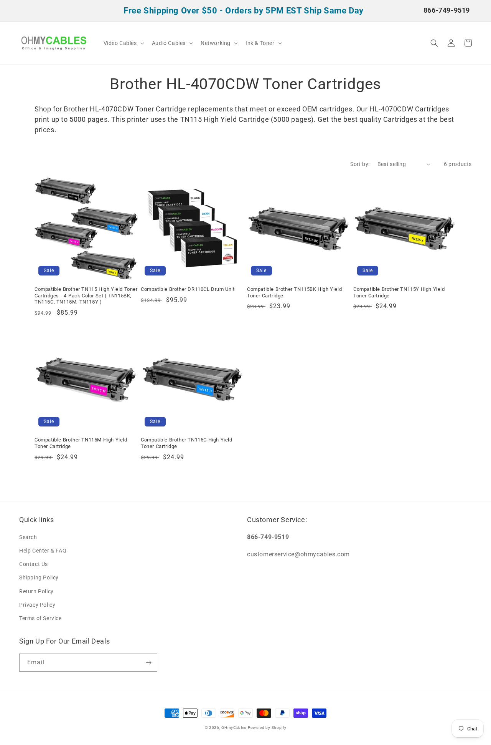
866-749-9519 (446, 10)
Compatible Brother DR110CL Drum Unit (188, 289)
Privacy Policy (37, 605)
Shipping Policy (39, 577)
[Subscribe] (148, 663)
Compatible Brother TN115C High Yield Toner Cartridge (186, 443)
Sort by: (359, 164)
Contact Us (33, 564)
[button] (123, 43)
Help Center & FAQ (42, 551)
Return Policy (36, 591)
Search (28, 537)
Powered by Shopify (267, 727)
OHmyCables (233, 727)
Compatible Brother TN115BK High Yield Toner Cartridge (294, 292)
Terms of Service (40, 618)
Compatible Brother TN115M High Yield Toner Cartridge (81, 443)
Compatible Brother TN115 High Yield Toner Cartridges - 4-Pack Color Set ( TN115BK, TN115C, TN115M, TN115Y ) (86, 295)
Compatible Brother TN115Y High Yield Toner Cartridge (399, 292)
